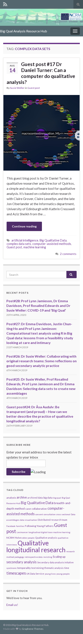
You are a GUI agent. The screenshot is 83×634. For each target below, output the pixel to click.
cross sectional (63, 514)
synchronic (11, 568)
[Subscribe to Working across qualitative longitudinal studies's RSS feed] (5, 3)
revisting (47, 557)
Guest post (33, 87)
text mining (37, 567)
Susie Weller (17, 87)
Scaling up (59, 556)
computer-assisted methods (51, 244)
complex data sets (19, 244)
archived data (35, 497)
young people (63, 573)
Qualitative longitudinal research (36, 546)
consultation (50, 514)
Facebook (11, 526)
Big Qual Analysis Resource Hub (23, 31)
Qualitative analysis (46, 537)
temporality (24, 567)
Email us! (12, 605)
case (28, 508)
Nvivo (18, 537)
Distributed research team (52, 519)
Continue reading (24, 226)
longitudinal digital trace (41, 532)
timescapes (16, 573)
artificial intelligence (24, 240)
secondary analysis (21, 562)
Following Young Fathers (39, 526)
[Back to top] (73, 624)
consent (39, 514)
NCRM (10, 537)
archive (22, 497)
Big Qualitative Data (53, 240)
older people (28, 537)
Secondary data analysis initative (55, 562)
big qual (57, 497)
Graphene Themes (32, 628)
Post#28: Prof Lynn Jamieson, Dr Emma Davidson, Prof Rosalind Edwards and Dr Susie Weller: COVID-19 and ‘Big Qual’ (38, 305)
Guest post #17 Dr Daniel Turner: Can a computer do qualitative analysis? (41, 73)
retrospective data (34, 557)
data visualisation (28, 520)
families (20, 526)
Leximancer (22, 532)
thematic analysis (54, 567)
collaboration (39, 508)
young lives (50, 573)
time (66, 567)
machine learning (34, 247)
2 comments (68, 254)
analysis (11, 497)
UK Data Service (35, 573)
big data (48, 497)
